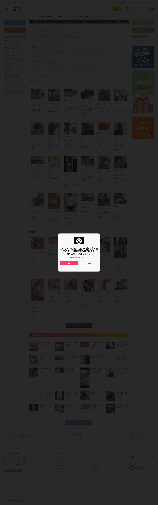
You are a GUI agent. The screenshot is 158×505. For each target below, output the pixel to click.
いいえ (89, 263)
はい (68, 263)
